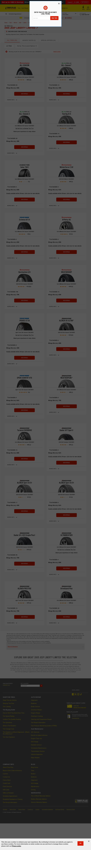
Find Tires (54, 18)
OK (80, 843)
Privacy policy (16, 846)
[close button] (89, 841)
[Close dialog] (59, 3)
